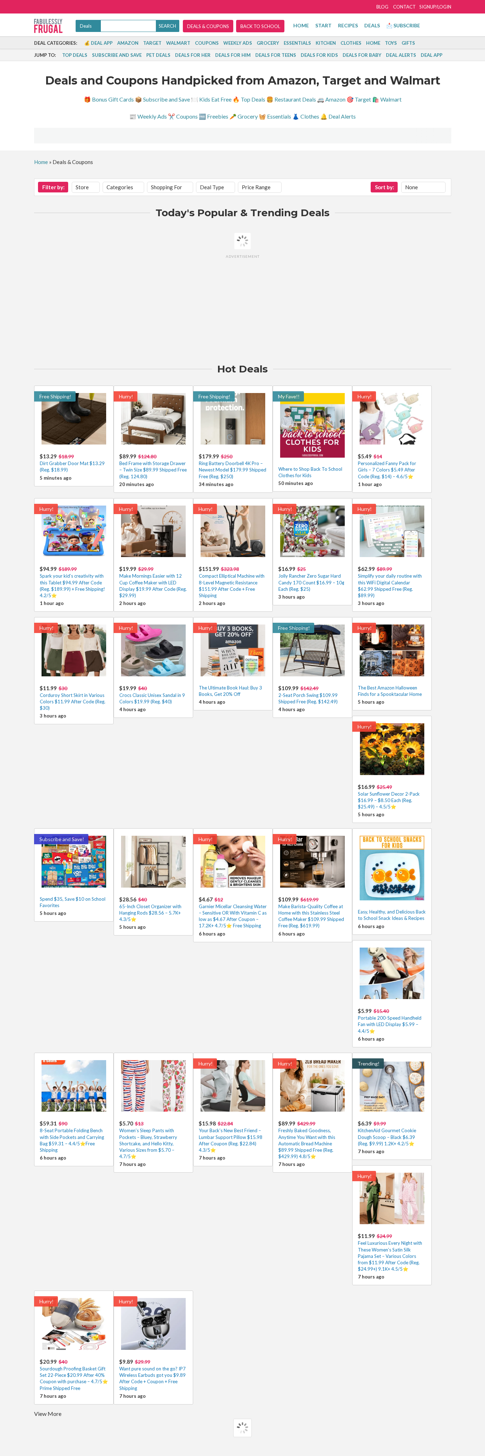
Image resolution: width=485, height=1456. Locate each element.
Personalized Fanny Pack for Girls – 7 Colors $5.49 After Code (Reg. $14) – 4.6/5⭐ (387, 469)
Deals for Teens (275, 55)
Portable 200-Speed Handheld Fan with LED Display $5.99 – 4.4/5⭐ (389, 1024)
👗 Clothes (305, 116)
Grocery (268, 43)
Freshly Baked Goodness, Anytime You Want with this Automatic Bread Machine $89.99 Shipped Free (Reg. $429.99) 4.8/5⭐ (306, 1143)
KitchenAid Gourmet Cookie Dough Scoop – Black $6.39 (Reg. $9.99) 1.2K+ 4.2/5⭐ (387, 1137)
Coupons (207, 43)
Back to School (260, 26)
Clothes (350, 43)
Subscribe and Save (117, 55)
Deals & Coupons (208, 26)
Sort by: (384, 187)
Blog (382, 7)
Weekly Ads (237, 43)
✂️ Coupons (183, 116)
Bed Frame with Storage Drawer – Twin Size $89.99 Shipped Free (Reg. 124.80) (153, 469)
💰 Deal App (98, 43)
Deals (372, 25)
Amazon (127, 43)
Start (323, 25)
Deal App (431, 55)
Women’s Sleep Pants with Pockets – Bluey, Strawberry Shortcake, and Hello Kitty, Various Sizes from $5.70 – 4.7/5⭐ (148, 1143)
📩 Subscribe (403, 25)
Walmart (178, 43)
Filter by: (53, 187)
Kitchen (326, 43)
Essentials (297, 43)
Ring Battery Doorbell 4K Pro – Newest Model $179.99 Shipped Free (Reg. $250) (232, 469)
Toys (391, 43)
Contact (404, 7)
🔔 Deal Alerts (338, 116)
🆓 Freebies (213, 116)
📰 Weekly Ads (148, 116)
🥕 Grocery (243, 116)
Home (301, 25)
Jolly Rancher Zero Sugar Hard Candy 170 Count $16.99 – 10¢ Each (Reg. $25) (311, 582)
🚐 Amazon (331, 99)
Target (152, 43)
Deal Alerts (401, 55)
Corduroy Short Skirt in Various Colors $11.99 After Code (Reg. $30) (72, 701)
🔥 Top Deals (249, 99)
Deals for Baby (362, 55)
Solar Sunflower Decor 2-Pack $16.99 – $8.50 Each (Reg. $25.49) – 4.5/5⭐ (389, 800)
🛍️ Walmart (387, 99)
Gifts (408, 43)
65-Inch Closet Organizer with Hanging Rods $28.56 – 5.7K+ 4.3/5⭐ (150, 913)
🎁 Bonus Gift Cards (109, 99)
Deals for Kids (319, 55)
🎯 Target (359, 99)
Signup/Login (435, 7)
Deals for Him (233, 55)
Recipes (348, 25)
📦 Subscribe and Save (162, 99)
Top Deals (74, 55)
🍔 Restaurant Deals (291, 99)
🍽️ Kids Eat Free (211, 99)
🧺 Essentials (275, 116)
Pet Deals (158, 55)
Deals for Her (193, 55)
